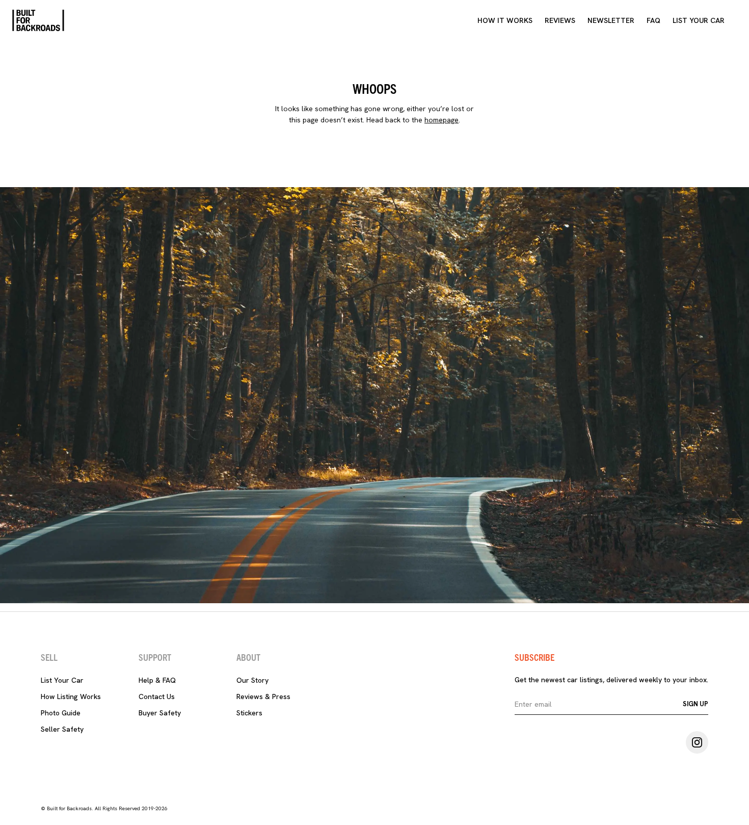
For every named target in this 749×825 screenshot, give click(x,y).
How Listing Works (71, 696)
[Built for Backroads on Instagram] (697, 742)
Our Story (252, 680)
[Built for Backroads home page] (38, 20)
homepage (441, 119)
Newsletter (610, 20)
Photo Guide (61, 712)
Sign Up (695, 704)
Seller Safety (62, 729)
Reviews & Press (263, 696)
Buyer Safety (160, 712)
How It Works (504, 20)
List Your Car (62, 680)
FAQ (653, 20)
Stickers (249, 712)
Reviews (560, 20)
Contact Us (157, 696)
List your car (699, 20)
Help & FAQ (157, 680)
